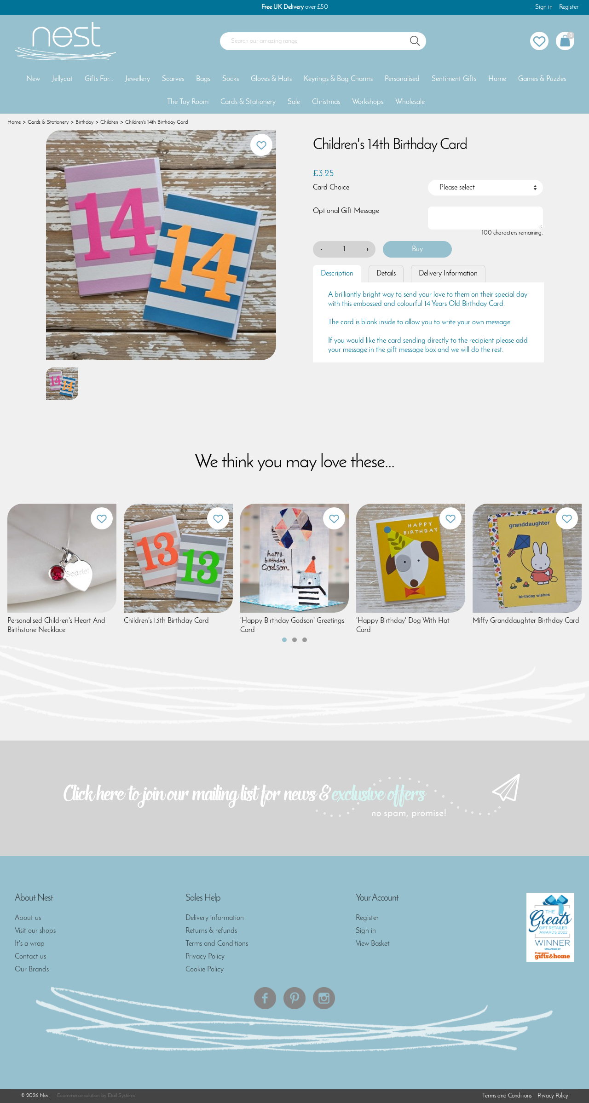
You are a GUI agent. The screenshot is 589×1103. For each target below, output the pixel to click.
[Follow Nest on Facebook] (265, 998)
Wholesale (410, 102)
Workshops (367, 102)
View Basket (373, 944)
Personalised (402, 79)
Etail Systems (121, 1095)
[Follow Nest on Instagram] (324, 998)
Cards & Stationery (248, 102)
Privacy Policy (205, 956)
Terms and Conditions (216, 944)
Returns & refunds (211, 931)
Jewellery (137, 79)
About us (28, 918)
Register (568, 7)
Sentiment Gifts (454, 79)
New (33, 79)
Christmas (326, 102)
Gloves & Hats (271, 79)
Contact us (30, 956)
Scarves (173, 79)
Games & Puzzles (542, 79)
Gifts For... (99, 79)
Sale (294, 102)
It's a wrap (30, 944)
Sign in (544, 7)
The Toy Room (187, 102)
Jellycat (62, 79)
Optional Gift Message (346, 211)
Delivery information (214, 918)
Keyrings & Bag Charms (338, 79)
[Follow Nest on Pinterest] (294, 998)
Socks (230, 79)
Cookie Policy (204, 969)
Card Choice (331, 187)
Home (497, 79)
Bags (203, 79)
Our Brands (32, 969)
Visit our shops (35, 931)
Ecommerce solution (78, 1095)
